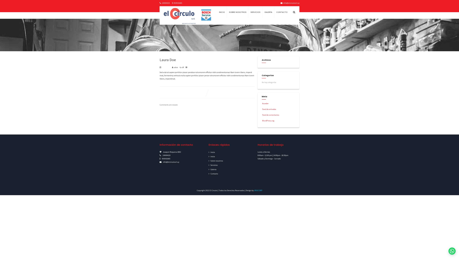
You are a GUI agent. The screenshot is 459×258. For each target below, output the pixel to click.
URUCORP (258, 190)
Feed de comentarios (270, 115)
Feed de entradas (269, 109)
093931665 (178, 3)
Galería (268, 12)
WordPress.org (268, 120)
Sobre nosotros (216, 161)
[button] (452, 251)
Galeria (213, 169)
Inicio (222, 12)
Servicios (255, 12)
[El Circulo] (188, 16)
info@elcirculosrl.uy (291, 3)
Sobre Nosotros (237, 12)
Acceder (265, 103)
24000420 (166, 3)
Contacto (282, 12)
